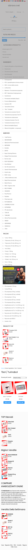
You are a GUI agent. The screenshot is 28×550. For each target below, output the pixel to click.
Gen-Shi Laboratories (10, 166)
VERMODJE (7, 226)
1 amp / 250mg (8, 237)
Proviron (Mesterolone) (10, 101)
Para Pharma (8, 193)
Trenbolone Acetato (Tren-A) (12, 120)
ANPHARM (7, 145)
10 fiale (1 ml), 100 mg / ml (11, 259)
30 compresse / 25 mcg (10, 286)
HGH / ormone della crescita (11, 85)
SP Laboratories (8, 210)
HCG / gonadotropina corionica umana (14, 82)
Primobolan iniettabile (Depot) (12, 98)
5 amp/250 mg (8, 289)
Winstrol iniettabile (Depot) (11, 125)
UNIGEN (6, 220)
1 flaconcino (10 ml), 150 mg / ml (13, 240)
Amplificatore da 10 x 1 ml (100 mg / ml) (14, 305)
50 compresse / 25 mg (10, 297)
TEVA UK (7, 212)
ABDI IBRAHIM (8, 140)
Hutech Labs (8, 172)
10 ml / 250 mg (8, 264)
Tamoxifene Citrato (9, 106)
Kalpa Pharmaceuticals (10, 180)
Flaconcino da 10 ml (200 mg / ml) (13, 313)
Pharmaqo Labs (8, 199)
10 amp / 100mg (9, 251)
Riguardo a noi (9, 545)
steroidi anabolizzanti (15, 495)
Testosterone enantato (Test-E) (12, 112)
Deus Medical (8, 164)
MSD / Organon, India (10, 185)
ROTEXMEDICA (8, 201)
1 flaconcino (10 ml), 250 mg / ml (13, 243)
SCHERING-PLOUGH (9, 204)
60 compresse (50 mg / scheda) (12, 299)
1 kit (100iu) (7, 248)
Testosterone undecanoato (11, 117)
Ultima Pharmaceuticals (10, 218)
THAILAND (7, 215)
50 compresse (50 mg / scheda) (12, 294)
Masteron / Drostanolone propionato (13, 90)
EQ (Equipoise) (8, 79)
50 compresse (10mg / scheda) (12, 291)
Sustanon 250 (8, 104)
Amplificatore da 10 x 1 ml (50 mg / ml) (14, 310)
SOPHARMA (8, 207)
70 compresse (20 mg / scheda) (12, 302)
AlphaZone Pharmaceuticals (12, 142)
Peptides (7, 196)
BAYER (6, 150)
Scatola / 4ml (8, 321)
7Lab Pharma (8, 137)
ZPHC (6, 228)
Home (2, 368)
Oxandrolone (8, 96)
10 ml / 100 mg (8, 262)
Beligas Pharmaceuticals (11, 156)
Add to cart (7, 402)
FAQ (15, 545)
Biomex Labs (8, 158)
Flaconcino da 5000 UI (10, 318)
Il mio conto (14, 547)
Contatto (19, 545)
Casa (2, 545)
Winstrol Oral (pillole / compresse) (13, 128)
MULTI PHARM (8, 188)
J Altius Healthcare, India (11, 177)
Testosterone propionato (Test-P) (13, 114)
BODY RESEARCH (9, 161)
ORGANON (7, 191)
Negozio (25, 545)
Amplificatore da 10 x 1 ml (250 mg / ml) (14, 307)
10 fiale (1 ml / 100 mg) (10, 254)
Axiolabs (7, 148)
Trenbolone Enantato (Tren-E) (12, 122)
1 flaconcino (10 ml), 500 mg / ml (13, 246)
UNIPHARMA (8, 223)
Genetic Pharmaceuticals (11, 169)
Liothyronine (8, 87)
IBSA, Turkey (8, 175)
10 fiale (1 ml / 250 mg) (10, 256)
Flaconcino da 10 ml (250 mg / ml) (13, 316)
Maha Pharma (8, 183)
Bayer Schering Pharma (10, 153)
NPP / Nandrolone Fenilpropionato (13, 93)
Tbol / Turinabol (8, 109)
